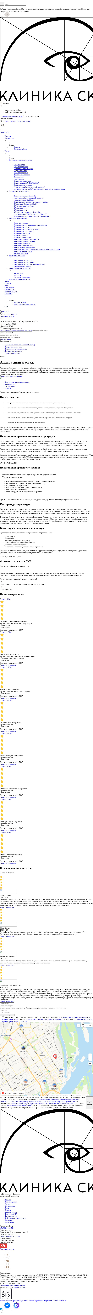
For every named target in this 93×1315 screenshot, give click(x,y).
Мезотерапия (19, 179)
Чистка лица (18, 273)
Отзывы (8, 1210)
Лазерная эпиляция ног (23, 243)
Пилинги (17, 275)
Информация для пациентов (24, 304)
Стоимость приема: (7, 630)
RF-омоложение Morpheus (24, 206)
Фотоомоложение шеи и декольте (26, 229)
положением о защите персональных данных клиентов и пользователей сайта (42, 1104)
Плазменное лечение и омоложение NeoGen (31, 202)
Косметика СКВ (11, 1214)
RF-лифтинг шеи (20, 210)
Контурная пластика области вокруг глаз (29, 264)
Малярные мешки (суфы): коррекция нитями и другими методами (39, 189)
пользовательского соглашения (19, 1106)
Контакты (8, 1220)
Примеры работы (20, 149)
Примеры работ (11, 1202)
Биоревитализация (21, 167)
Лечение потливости (22, 175)
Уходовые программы (22, 277)
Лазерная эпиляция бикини (24, 241)
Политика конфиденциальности (12, 1285)
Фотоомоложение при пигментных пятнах (30, 225)
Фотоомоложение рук (22, 227)
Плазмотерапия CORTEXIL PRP (26, 183)
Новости (17, 147)
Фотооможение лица (22, 233)
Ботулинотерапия (20, 171)
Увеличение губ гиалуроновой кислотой (29, 187)
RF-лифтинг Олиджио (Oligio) (25, 204)
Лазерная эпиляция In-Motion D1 (26, 239)
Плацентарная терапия (22, 181)
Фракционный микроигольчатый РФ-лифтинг (32, 216)
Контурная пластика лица (24, 262)
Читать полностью (7, 907)
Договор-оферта (20, 302)
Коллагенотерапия (21, 173)
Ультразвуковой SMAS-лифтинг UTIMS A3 (30, 214)
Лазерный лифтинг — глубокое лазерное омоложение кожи (37, 249)
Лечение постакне (21, 253)
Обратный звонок (24, 121)
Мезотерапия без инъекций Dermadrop (28, 198)
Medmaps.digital (20, 1287)
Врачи (7, 1208)
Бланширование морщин (23, 169)
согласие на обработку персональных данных (43, 1019)
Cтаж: (2, 628)
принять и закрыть (89, 1102)
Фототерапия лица (21, 223)
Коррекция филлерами (22, 266)
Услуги (7, 1204)
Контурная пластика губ (23, 260)
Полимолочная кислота (23, 185)
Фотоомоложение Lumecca (24, 231)
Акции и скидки (11, 1212)
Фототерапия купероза (22, 237)
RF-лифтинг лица (20, 208)
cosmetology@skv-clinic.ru (10, 1236)
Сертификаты (10, 1206)
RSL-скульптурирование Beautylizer (27, 212)
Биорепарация (19, 165)
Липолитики (18, 177)
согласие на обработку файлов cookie (62, 1101)
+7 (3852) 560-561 (7, 1228)
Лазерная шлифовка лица (23, 245)
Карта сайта (9, 1222)
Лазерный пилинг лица (23, 251)
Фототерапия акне (21, 235)
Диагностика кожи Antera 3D (25, 196)
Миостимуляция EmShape (24, 200)
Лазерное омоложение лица (24, 247)
